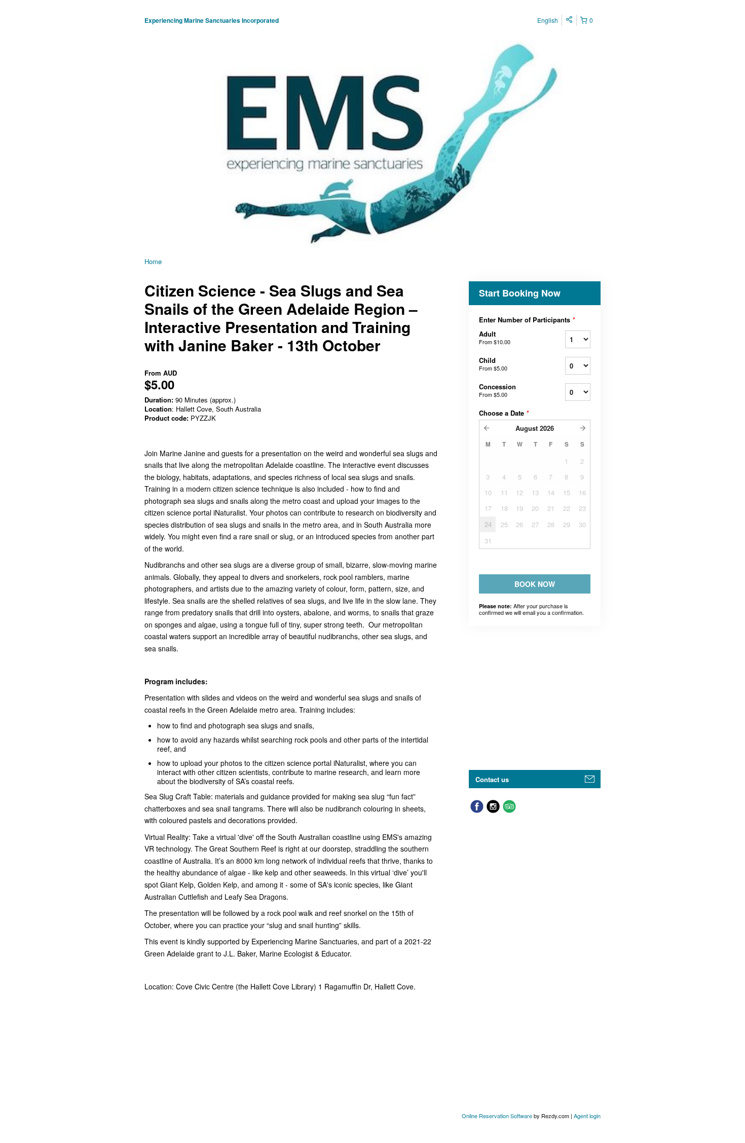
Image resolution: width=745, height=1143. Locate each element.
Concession (497, 390)
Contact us (492, 779)
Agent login (587, 1116)
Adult (494, 337)
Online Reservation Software (497, 1116)
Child (493, 363)
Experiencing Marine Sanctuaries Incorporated (211, 20)
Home (153, 261)
